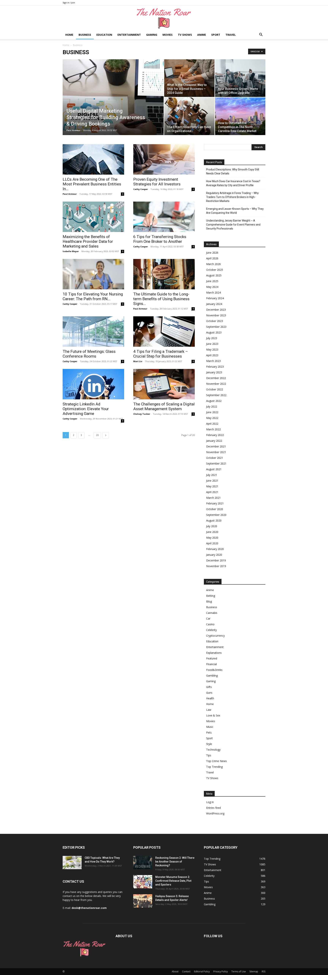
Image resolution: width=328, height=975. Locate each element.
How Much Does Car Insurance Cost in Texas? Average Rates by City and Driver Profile (233, 183)
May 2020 (212, 537)
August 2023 (214, 332)
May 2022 (212, 418)
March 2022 (213, 429)
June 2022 (212, 412)
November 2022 (216, 383)
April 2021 (212, 492)
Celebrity (211, 630)
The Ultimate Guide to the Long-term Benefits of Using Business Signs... (161, 299)
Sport (215, 34)
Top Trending (214, 766)
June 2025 (212, 281)
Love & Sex (213, 715)
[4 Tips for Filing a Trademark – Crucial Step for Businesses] (164, 331)
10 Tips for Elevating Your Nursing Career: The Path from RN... (93, 296)
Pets (209, 732)
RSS (263, 971)
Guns (209, 692)
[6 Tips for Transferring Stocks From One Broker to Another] (164, 217)
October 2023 (214, 321)
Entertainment (129, 34)
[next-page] (105, 435)
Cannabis (211, 613)
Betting (210, 596)
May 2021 (212, 486)
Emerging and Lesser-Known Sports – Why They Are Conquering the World (235, 210)
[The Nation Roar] (164, 18)
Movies (167, 34)
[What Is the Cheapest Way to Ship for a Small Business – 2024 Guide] (189, 78)
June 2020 (212, 532)
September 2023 (216, 326)
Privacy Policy (220, 971)
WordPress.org (215, 813)
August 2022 (214, 401)
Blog (209, 601)
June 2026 (212, 252)
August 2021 (214, 469)
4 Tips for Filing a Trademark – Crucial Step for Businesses (160, 354)
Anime (201, 34)
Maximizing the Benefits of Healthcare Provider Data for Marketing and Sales (88, 241)
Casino (210, 624)
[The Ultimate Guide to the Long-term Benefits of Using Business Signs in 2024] (164, 274)
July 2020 (211, 526)
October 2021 (214, 458)
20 (97, 435)
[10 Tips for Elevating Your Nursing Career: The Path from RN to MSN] (93, 274)
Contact (186, 971)
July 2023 (211, 338)
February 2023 (215, 366)
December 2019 (216, 560)
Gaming (151, 34)
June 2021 (212, 480)
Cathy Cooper (140, 189)
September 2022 (216, 395)
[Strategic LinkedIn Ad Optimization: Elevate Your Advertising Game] (93, 384)
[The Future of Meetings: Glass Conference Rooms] (93, 331)
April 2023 (212, 355)
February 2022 (215, 435)
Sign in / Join (69, 2)
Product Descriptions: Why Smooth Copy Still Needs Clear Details (232, 171)
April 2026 (212, 258)
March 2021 (213, 497)
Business (85, 34)
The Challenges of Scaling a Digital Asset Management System (164, 406)
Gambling (212, 675)
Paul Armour (73, 130)
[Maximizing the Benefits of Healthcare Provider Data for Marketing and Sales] (93, 217)
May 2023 (212, 349)
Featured (211, 658)
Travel (231, 34)
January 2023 (214, 372)
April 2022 (212, 423)
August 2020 (214, 520)
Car (208, 618)
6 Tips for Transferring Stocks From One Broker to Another (159, 239)
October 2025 (214, 269)
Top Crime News (216, 761)
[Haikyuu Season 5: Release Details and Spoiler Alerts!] (142, 901)
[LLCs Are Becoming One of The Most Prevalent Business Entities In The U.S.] (93, 159)
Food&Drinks (214, 670)
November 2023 (216, 315)
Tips (208, 755)
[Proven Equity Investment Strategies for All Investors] (164, 159)
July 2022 (211, 406)
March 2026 (213, 264)
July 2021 (211, 475)
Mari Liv (137, 361)
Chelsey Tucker (141, 413)
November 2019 (216, 566)
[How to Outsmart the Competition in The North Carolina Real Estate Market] (240, 116)
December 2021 (216, 446)
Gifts (209, 687)
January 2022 (214, 440)
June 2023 (212, 344)
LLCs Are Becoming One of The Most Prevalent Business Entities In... (92, 184)
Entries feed (213, 808)
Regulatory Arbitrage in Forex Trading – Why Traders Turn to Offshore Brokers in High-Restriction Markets (232, 197)
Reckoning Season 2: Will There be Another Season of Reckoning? (174, 861)
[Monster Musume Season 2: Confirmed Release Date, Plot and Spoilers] (142, 881)
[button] (260, 35)
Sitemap (253, 971)
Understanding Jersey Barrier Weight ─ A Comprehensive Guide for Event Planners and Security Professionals (233, 224)
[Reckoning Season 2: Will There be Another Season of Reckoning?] (142, 862)
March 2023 (213, 361)
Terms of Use (238, 971)
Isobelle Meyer (71, 251)
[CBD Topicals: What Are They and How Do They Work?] (72, 862)
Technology (213, 749)
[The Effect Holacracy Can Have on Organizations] (189, 116)
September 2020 (216, 515)
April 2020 (212, 543)
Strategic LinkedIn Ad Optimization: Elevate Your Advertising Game (86, 409)
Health (210, 698)
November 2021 (216, 452)
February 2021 (215, 503)
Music (209, 727)
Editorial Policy (202, 971)
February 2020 (215, 549)
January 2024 (214, 304)
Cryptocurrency (215, 635)
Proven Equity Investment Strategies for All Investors (157, 181)
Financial (211, 664)
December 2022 (216, 378)
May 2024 (212, 287)
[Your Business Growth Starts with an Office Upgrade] (240, 78)
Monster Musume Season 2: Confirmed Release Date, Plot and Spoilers (173, 880)
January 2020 (214, 554)
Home (69, 34)
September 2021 (216, 463)
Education (104, 34)
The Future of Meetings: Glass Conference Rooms (89, 354)
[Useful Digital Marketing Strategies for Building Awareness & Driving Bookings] (113, 103)
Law (208, 709)
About (175, 971)
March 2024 (213, 292)
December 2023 (216, 309)
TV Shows (185, 34)
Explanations (214, 652)
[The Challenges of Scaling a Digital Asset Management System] (164, 384)
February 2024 (215, 298)
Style (209, 744)
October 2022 (214, 389)
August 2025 (214, 275)
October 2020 (214, 509)
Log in (210, 802)
